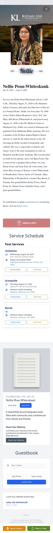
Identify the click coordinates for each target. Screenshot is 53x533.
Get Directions (15, 270)
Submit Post (26, 482)
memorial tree (32, 201)
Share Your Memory (16, 440)
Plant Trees (37, 270)
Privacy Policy (19, 522)
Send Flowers (37, 322)
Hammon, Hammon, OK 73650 (22, 292)
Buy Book (25, 405)
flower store (22, 205)
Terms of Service (33, 522)
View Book (12, 405)
